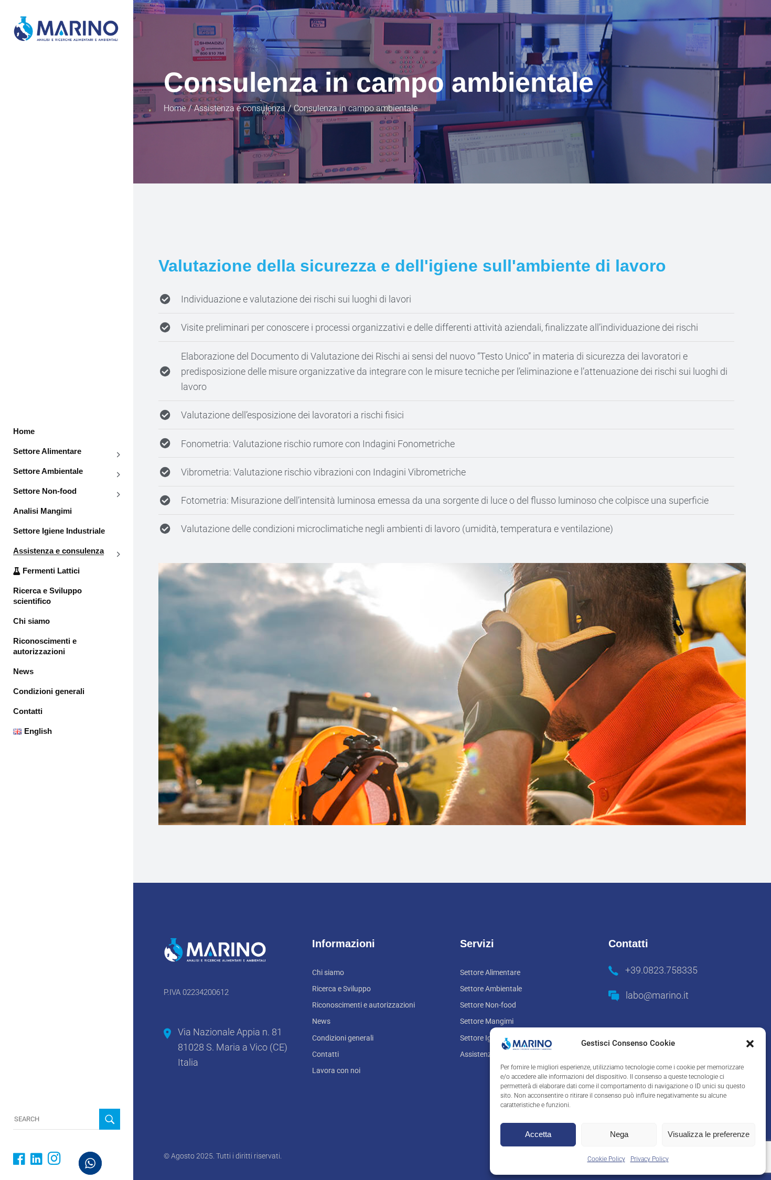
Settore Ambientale (491, 988)
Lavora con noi (336, 1070)
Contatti (325, 1054)
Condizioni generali (342, 1038)
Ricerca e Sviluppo (341, 988)
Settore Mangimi (486, 1021)
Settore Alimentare (490, 972)
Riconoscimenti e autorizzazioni (363, 1005)
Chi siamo (328, 972)
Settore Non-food (488, 1005)
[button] (750, 1043)
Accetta (538, 1134)
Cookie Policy (606, 1159)
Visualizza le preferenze (708, 1134)
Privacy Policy (649, 1159)
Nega (619, 1134)
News (321, 1021)
